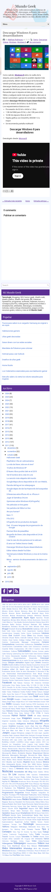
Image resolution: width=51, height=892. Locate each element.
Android (35, 613)
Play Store (18, 786)
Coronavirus (37, 647)
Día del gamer (33, 660)
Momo (14, 760)
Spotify (4, 817)
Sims (31, 811)
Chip (34, 636)
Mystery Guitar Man (23, 764)
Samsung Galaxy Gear (18, 806)
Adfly (4, 609)
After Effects (32, 609)
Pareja (37, 779)
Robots (10, 804)
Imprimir (5, 721)
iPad (32, 726)
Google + (18, 699)
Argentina (6, 620)
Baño (12, 624)
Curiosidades (24, 651)
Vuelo (9, 846)
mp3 (14, 762)
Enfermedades (44, 676)
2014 (7, 435)
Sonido (13, 815)
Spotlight (10, 817)
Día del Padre (44, 660)
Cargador (16, 633)
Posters (15, 790)
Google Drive (38, 699)
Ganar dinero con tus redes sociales (17, 342)
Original (17, 777)
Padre (41, 777)
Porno (39, 788)
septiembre (12, 566)
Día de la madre (22, 660)
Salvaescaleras (44, 804)
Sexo (18, 811)
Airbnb (11, 611)
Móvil (46, 759)
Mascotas (37, 751)
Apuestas (39, 618)
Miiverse (29, 757)
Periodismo (22, 781)
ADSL (21, 609)
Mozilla (9, 762)
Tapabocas (5, 824)
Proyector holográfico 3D (40, 793)
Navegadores (15, 766)
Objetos (40, 772)
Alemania (24, 611)
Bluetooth (12, 629)
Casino (28, 633)
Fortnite (23, 690)
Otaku (23, 777)
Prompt (27, 793)
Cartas (23, 633)
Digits (32, 663)
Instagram (11, 724)
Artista (29, 620)
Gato (26, 697)
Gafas (4, 694)
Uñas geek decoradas (11, 337)
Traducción (13, 834)
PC (9, 781)
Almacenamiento (43, 611)
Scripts (46, 806)
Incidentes (13, 721)
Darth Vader (29, 654)
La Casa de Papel (8, 738)
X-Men (31, 853)
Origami (5, 777)
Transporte (45, 834)
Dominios (5, 667)
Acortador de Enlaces (31, 607)
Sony (19, 815)
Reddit (14, 799)
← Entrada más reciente (12, 201)
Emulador (20, 676)
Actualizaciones (43, 607)
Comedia (39, 640)
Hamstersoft (6, 709)
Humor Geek (26, 715)
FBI (32, 683)
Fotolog (36, 690)
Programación (8, 792)
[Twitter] (10, 594)
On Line (12, 774)
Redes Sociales (30, 799)
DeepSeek (24, 656)
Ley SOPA (28, 740)
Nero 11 (10, 515)
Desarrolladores (20, 658)
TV (31, 837)
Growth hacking (26, 704)
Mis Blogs (45, 757)
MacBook (5, 746)
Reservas (12, 802)
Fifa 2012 (10, 518)
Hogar (31, 711)
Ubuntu (41, 837)
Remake (46, 799)
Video (34, 841)
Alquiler (4, 613)
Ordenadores (44, 775)
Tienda (37, 829)
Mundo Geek (25, 6)
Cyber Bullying (7, 654)
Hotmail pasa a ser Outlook (13, 354)
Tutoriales (25, 836)
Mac (47, 744)
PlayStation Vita (10, 788)
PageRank (5, 779)
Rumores (29, 804)
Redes (19, 799)
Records (46, 797)
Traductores (22, 834)
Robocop (5, 804)
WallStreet (16, 846)
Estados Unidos (35, 678)
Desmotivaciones (9, 660)
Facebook (7, 682)
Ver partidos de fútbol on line (18, 508)
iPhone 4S (14, 728)
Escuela (12, 678)
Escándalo (5, 678)
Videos (5, 42)
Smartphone (26, 813)
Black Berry (44, 627)
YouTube (16, 855)
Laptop (25, 738)
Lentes (20, 740)
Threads (30, 829)
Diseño (5, 665)
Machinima (12, 746)
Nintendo (20, 768)
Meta (40, 755)
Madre (19, 746)
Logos (32, 742)
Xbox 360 (41, 853)
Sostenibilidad (27, 815)
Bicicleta (21, 627)
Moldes (9, 760)
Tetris (43, 827)
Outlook (28, 777)
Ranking (45, 795)
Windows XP (45, 851)
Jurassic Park (7, 735)
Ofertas (46, 772)
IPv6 (3, 731)
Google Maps (11, 702)
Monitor (34, 760)
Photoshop (20, 784)
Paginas (13, 779)
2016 (7, 428)
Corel (30, 647)
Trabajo (46, 832)
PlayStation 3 (35, 786)
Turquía (18, 837)
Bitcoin (36, 627)
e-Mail (12, 669)
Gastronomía (19, 697)
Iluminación (6, 718)
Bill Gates (29, 627)
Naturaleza (6, 766)
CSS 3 (30, 649)
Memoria (5, 755)
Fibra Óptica (15, 685)
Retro (43, 802)
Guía (15, 707)
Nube (35, 772)
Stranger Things (35, 817)
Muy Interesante (8, 764)
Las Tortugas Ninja (36, 738)
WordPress (17, 853)
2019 (7, 418)
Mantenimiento (13, 749)
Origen (11, 777)
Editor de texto (21, 671)
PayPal (4, 781)
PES (40, 781)
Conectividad (19, 644)
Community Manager (19, 642)
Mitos (4, 760)
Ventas (21, 841)
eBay (27, 669)
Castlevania (36, 633)
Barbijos (19, 624)
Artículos (24, 620)
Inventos (12, 726)
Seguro (31, 808)
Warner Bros (25, 846)
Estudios (45, 678)
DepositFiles (6, 658)
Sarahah (40, 806)
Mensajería (14, 755)
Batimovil (26, 624)
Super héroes (32, 820)
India (19, 721)
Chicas (23, 636)
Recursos (7, 799)
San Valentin (32, 806)
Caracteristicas (7, 633)
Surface (26, 822)
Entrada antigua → (41, 201)
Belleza (46, 624)
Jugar (40, 733)
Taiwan (39, 822)
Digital (27, 663)
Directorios (45, 663)
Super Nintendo (43, 820)
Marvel (22, 751)
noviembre (11, 451)
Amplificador (26, 613)
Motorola (41, 760)
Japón (46, 731)
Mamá (39, 746)
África (25, 609)
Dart (23, 654)
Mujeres (26, 762)
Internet (38, 723)
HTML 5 (39, 713)
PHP (26, 784)
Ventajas (13, 841)
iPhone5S (36, 728)
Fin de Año (17, 687)
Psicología (12, 795)
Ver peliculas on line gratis (17, 505)
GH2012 (42, 697)
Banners (5, 624)
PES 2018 (12, 784)
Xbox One (8, 855)
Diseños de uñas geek (11, 360)
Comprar (45, 642)
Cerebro (4, 636)
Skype (12, 813)
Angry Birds (44, 613)
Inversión (20, 726)
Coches (15, 640)
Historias (16, 711)
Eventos (11, 680)
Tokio (14, 832)
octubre (10, 455)
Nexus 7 (5, 769)
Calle (8, 631)
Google (10, 699)
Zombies (27, 855)
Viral (47, 843)
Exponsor (27, 680)
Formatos (13, 690)
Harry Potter (15, 709)
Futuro (39, 692)
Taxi (19, 824)
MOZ (4, 762)
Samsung (5, 806)
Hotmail (26, 713)
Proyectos (5, 795)
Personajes (35, 781)
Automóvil (32, 622)
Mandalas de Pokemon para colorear (17, 348)
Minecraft (36, 757)
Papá (32, 779)
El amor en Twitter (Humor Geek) (20, 543)
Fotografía (29, 690)
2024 (7, 400)
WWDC (24, 853)
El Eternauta (40, 671)
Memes (46, 753)
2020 (7, 414)
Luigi (36, 744)
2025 (7, 397)
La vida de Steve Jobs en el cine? (20, 464)
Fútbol (34, 692)
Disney (29, 665)
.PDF (4, 604)
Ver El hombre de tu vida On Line (20, 475)
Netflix (46, 766)
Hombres (46, 711)
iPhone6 (42, 728)
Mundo (33, 762)
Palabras (20, 779)
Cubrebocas (6, 651)
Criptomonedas (19, 649)
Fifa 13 (29, 685)
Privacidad (30, 790)
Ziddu (22, 855)
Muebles (19, 762)
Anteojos (30, 616)
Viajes (28, 841)
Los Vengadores (15, 744)
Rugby (24, 804)
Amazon (11, 613)
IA (35, 716)
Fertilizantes (6, 685)
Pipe (41, 784)
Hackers (37, 707)
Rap (3, 797)
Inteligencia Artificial (25, 724)
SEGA (16, 808)
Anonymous (21, 616)
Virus (4, 846)
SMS (32, 813)
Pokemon (21, 788)
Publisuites (33, 795)
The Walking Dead (17, 829)
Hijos (4, 711)
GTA (34, 704)
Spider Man (38, 815)
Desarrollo (33, 658)
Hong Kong (18, 713)
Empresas (12, 676)
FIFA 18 (42, 685)
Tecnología (28, 824)
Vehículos (5, 841)
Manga (4, 749)
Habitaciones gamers (11, 331)
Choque (46, 636)
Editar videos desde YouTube (18, 550)
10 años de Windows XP (16, 468)
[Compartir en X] (9, 191)
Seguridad (23, 808)
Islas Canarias (31, 731)
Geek (35, 696)
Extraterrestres (44, 680)
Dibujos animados (16, 662)
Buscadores (27, 629)
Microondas (6, 757)
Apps (32, 618)
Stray (43, 817)
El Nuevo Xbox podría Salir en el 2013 (22, 471)
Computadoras (8, 644)
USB (32, 839)
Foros (19, 690)
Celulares (45, 633)
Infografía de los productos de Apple (22, 522)
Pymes (40, 795)
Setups (13, 811)
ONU (28, 775)
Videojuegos (19, 843)
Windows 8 (21, 42)
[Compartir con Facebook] (12, 191)
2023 (7, 404)
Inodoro (4, 724)
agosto (10, 570)
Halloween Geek (13, 457)
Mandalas (45, 746)
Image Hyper (16, 718)
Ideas (39, 716)
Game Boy (10, 694)
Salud (36, 804)
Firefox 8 (46, 687)
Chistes (40, 636)
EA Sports (20, 669)
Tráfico (31, 834)
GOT (27, 702)
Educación (31, 671)
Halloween (45, 707)
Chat (10, 635)
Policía (28, 788)
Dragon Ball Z (39, 667)
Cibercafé (23, 638)
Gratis (9, 704)
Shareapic (25, 811)
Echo (39, 669)
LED (11, 740)
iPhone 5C (21, 728)
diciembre (11, 448)
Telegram (14, 827)
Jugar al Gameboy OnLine (17, 498)
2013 (7, 438)
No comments (35, 42)
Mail (28, 746)
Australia (26, 622)
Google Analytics (28, 699)
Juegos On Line (31, 733)
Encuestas (28, 676)
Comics (5, 642)
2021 (7, 411)
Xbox (35, 853)
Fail (14, 683)
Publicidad (24, 795)
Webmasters (43, 846)
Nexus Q (12, 769)
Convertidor (17, 647)
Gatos (31, 697)
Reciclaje (25, 797)
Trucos (5, 836)
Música (46, 762)
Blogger (5, 629)
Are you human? (13, 511)
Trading (5, 834)
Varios (46, 839)
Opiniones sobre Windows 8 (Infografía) (23, 501)
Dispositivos (36, 665)
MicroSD (13, 757)
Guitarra (21, 707)
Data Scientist (38, 654)
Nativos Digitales (43, 764)
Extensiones (35, 680)
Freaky (9, 692)
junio (9, 577)
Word (10, 853)
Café (41, 629)
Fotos (41, 689)
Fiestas (23, 685)
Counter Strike (7, 649)
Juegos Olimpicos (17, 733)
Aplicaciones (16, 618)
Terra (38, 827)
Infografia (44, 721)
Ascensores (37, 620)
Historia (9, 711)
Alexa (30, 611)
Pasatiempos (44, 779)
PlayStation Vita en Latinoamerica (20, 461)
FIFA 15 (36, 685)
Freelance (16, 692)
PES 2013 (5, 784)
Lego (15, 740)
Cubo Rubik (45, 649)
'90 (7, 604)
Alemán (17, 611)
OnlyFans (21, 775)
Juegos (6, 733)
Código (22, 640)
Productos (39, 790)
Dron (47, 667)
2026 (7, 393)
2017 (7, 425)
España (26, 678)
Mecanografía (6, 753)
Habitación (29, 707)
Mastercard (45, 751)
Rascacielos (17, 797)
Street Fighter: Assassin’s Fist (17, 820)
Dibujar (4, 663)
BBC (40, 624)
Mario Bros (39, 749)
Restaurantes (30, 802)
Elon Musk (37, 674)
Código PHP (30, 640)
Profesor (46, 790)
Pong (34, 788)
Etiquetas (5, 680)
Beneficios (6, 627)
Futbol (28, 692)
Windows (12, 42)
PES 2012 (45, 781)
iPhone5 (29, 728)
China (29, 635)
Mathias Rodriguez (15, 40)
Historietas (25, 711)
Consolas (38, 644)
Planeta (46, 784)
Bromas (19, 629)
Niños (27, 769)
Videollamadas (32, 843)
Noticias (7, 771)
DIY (47, 665)
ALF (35, 611)
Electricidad (11, 674)
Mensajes (23, 755)
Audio (19, 622)
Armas (13, 620)
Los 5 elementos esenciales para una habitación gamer (24, 371)
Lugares (30, 744)
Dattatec (46, 654)
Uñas (10, 839)
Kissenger (39, 735)
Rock (15, 804)
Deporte (46, 656)
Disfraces (23, 665)
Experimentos (19, 680)
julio (9, 573)
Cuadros (37, 649)
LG (34, 740)
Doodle (22, 667)
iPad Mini (38, 726)
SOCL (47, 813)
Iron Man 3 (20, 731)
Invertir (27, 726)
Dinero (38, 662)
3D (7, 607)
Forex (8, 690)
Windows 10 (14, 851)
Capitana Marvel (43, 631)
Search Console (7, 808)
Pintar (31, 784)
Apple (26, 618)
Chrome (5, 638)
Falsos (19, 683)
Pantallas (27, 779)
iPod (47, 728)
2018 (7, 421)
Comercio (46, 640)
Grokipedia (16, 704)
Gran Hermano (34, 702)
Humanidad (6, 716)
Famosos (27, 683)
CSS (26, 649)
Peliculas (14, 781)
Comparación (35, 642)
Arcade (46, 618)
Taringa (14, 824)
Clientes (5, 640)
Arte (18, 620)
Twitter (36, 836)
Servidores (5, 811)
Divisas (43, 665)
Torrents (26, 832)
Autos (38, 622)
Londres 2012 (40, 742)
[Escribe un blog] (6, 191)
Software (6, 815)
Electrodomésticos (24, 674)
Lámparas (18, 738)
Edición (13, 671)
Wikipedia (45, 848)
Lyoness (41, 744)
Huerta (46, 713)
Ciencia (30, 638)
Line (43, 740)
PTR (18, 795)
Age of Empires (43, 609)
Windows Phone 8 (34, 851)
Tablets (33, 822)
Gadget (46, 692)
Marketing (15, 751)
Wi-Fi (35, 848)
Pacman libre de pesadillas (18, 531)
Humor (14, 715)
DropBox (5, 669)
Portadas (46, 788)
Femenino (38, 683)
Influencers (34, 721)
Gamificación (39, 694)
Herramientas (44, 709)
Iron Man (10, 731)
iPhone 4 (5, 728)
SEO (41, 808)
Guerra (10, 707)
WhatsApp (28, 848)
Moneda (20, 760)
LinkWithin (20, 742)
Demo (35, 40)
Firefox (31, 687)
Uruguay (27, 839)
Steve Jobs (26, 817)
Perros (29, 781)
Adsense (15, 609)
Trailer (37, 834)
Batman (34, 624)
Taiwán (46, 822)
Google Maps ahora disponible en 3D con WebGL (27, 482)
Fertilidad (45, 683)
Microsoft (23, 138)
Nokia (32, 769)
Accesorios (18, 607)
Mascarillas (30, 751)
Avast (43, 622)
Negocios (31, 766)
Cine (47, 638)
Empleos (5, 676)
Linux (27, 742)
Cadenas (36, 629)
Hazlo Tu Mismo (27, 709)
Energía (35, 676)
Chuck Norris (14, 638)
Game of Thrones (21, 694)
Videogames (7, 843)
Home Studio (7, 365)
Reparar (5, 802)
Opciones (34, 775)
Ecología (45, 669)
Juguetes (46, 733)
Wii (40, 848)
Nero (36, 766)
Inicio (28, 201)
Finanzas (25, 687)
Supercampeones (7, 822)
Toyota (39, 832)
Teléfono (5, 827)
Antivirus (37, 616)
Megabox (29, 753)
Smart (17, 813)
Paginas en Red (32, 889)
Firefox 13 (38, 687)
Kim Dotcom (30, 735)
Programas (19, 792)
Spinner (46, 815)
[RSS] (16, 594)
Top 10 (20, 832)
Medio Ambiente (18, 753)
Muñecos (39, 762)
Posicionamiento (7, 790)
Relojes (40, 799)
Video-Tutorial (43, 841)
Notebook (46, 769)
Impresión (36, 718)
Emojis (46, 674)
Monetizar (27, 760)
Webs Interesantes (12, 848)
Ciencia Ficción (39, 638)
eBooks (33, 669)
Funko (23, 692)
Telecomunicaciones (42, 824)
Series (46, 808)
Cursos (34, 651)
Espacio (19, 678)
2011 (7, 445)
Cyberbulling (17, 654)
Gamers (30, 694)
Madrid (24, 746)
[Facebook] (4, 594)
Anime (12, 616)
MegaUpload (37, 753)
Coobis (25, 647)
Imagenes (27, 718)
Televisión (32, 827)
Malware (34, 746)
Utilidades (39, 839)
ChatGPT (16, 636)
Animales (5, 616)
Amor (18, 613)
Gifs (47, 697)
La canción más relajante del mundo (21, 478)
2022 (7, 407)
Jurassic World (19, 735)
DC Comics (6, 656)
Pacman (35, 777)
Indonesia (26, 721)
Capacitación (31, 631)
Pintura (36, 784)
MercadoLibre (32, 755)
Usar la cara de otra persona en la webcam (24, 540)
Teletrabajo (23, 827)
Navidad (25, 766)
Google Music (20, 702)
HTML (33, 713)
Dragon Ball (29, 667)
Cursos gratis (43, 651)
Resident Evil (20, 802)
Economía (6, 671)
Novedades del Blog (23, 772)
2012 (7, 442)
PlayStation (26, 786)
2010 (7, 582)
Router (19, 804)
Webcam (34, 846)
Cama (13, 631)
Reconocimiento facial (36, 797)
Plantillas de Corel (8, 786)
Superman (19, 822)
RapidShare (9, 797)
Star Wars (17, 817)
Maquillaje (22, 749)
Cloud (10, 640)
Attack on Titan (12, 622)
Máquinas (30, 749)
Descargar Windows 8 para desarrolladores (20, 34)
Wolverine (5, 853)
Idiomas (46, 716)
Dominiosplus (14, 667)
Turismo (11, 837)
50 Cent (11, 607)
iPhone (46, 726)
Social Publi (41, 813)
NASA (34, 764)
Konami (46, 735)
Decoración (15, 656)
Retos (38, 802)
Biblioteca (14, 627)
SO (35, 813)
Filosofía (9, 687)
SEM (36, 808)
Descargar (43, 40)
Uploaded (17, 839)
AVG (47, 622)
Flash (4, 690)
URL (22, 839)
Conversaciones (7, 647)
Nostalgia (38, 769)
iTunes (40, 731)
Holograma (38, 711)
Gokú (4, 699)
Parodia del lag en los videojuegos (21, 485)
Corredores (45, 647)
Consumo (46, 644)
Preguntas (22, 790)
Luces (24, 744)
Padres (46, 777)
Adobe (9, 609)
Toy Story (33, 832)
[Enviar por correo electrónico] (4, 191)
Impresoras (45, 718)
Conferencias (29, 644)
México (46, 755)
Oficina (4, 775)
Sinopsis (38, 811)
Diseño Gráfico (13, 665)
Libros (38, 740)
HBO (36, 709)
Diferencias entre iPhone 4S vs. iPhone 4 (23, 494)
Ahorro (5, 611)
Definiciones (32, 656)
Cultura (14, 651)
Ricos (47, 802)
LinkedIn (12, 742)
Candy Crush (21, 631)
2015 (7, 432)
